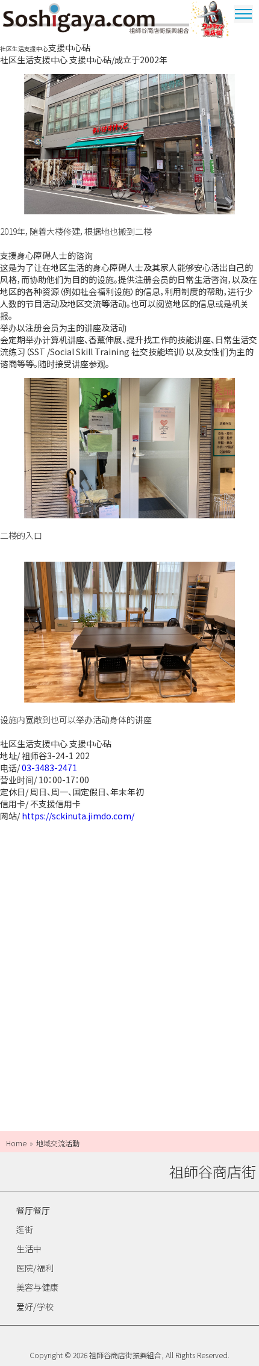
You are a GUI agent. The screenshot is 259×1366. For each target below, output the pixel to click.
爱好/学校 (35, 1306)
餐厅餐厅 (33, 1210)
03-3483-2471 (49, 768)
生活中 (29, 1249)
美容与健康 (37, 1287)
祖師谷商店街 (96, 20)
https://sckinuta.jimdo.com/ (78, 816)
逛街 (24, 1229)
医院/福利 (35, 1268)
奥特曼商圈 (210, 21)
